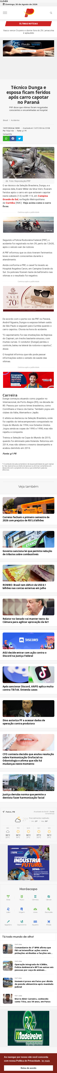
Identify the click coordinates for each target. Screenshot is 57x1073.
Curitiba (10, 202)
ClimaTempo (49, 814)
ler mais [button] (46, 1061)
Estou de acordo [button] (28, 1068)
